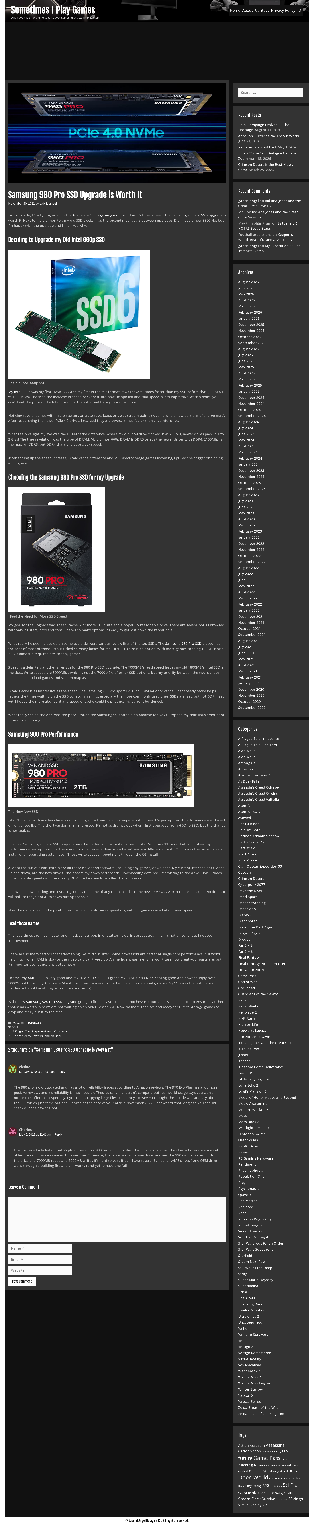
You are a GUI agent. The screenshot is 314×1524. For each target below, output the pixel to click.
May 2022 (246, 586)
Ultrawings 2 (248, 1316)
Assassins (275, 1445)
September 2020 (252, 707)
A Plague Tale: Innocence (258, 738)
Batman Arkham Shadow (258, 836)
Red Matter (247, 1200)
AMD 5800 (36, 977)
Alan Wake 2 (248, 757)
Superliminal (248, 1285)
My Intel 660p (19, 391)
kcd (289, 1465)
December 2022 (251, 543)
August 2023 (248, 494)
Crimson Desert (251, 878)
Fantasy (276, 1451)
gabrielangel (248, 200)
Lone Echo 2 (248, 1085)
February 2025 (250, 385)
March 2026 (247, 306)
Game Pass (247, 975)
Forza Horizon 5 (251, 969)
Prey (242, 1182)
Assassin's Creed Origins (258, 793)
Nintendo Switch (252, 1134)
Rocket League (250, 1225)
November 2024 (251, 403)
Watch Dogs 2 (249, 1377)
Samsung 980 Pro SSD (183, 643)
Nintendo (284, 1471)
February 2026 (250, 312)
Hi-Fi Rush (246, 1018)
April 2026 (246, 300)
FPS (285, 1451)
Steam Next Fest (251, 1261)
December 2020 (251, 689)
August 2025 (248, 349)
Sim (240, 1493)
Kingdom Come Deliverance (261, 1067)
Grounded (246, 988)
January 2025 (249, 391)
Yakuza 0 (245, 1395)
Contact (262, 10)
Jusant (243, 1054)
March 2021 (247, 671)
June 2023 (246, 507)
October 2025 (249, 336)
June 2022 (246, 580)
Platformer (274, 1478)
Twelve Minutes (251, 1310)
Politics (284, 1478)
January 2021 (249, 683)
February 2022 (250, 604)
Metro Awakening (252, 1103)
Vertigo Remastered (254, 1352)
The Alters (246, 1298)
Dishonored (248, 921)
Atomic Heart (249, 811)
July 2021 (245, 646)
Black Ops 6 (247, 854)
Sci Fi (288, 1485)
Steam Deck (249, 1499)
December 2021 (251, 616)
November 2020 (251, 695)
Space (269, 1492)
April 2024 (246, 446)
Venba (243, 1340)
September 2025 (252, 342)
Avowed (244, 817)
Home (235, 10)
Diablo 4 (245, 915)
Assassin (257, 1445)
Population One (251, 1176)
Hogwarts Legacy (252, 1030)
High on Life (248, 1024)
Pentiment (247, 1164)
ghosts (284, 1459)
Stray (242, 1273)
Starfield (245, 1255)
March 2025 (247, 379)
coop (257, 1451)
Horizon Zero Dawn (254, 1036)
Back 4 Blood (249, 823)
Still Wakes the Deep (255, 1267)
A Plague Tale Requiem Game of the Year (40, 1031)
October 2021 (249, 628)
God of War (247, 981)
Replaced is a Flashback (257, 147)
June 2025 (246, 361)
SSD (15, 1027)
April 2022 (246, 592)
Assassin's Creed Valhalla (258, 799)
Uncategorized (250, 1322)
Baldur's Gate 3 (250, 830)
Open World (253, 1477)
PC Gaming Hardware (27, 1023)
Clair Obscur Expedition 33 (260, 866)
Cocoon (244, 872)
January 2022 (249, 610)
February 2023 (250, 531)
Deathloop (247, 908)
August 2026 (248, 282)
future (245, 1458)
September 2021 (252, 634)
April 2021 (246, 665)
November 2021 (251, 622)
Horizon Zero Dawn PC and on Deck (36, 1036)
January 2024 (249, 464)
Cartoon (245, 1451)
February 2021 (250, 677)
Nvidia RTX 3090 (92, 977)
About (247, 10)
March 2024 (247, 452)
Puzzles (294, 1478)
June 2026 (246, 288)
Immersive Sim (278, 1465)
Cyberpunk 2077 (251, 884)
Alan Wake (246, 750)
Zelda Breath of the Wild (258, 1407)
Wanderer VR (249, 1371)
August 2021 (248, 640)
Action (243, 1445)
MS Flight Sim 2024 (253, 1127)
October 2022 (249, 555)
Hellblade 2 (247, 1012)
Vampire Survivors (253, 1334)
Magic (295, 1465)
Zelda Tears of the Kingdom (261, 1413)
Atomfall (245, 805)
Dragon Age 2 (249, 933)
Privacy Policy (283, 10)
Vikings (296, 1499)
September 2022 (252, 561)
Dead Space (248, 896)
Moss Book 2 (248, 1121)
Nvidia (293, 1471)
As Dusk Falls (248, 781)
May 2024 (246, 440)
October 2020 (249, 701)
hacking (245, 1465)
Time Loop (282, 1499)
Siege (297, 1486)
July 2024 (245, 427)
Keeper (244, 1061)
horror (258, 1465)
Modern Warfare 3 (253, 1109)
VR (264, 1504)
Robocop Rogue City (255, 1219)
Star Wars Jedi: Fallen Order (260, 1243)
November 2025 (251, 330)
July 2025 (245, 355)
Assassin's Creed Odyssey (259, 787)
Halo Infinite (248, 1006)
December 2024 (251, 397)
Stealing (279, 1493)
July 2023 (245, 500)
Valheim (244, 1328)
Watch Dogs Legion (254, 1383)
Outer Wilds (248, 1140)
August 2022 (248, 567)
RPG (265, 1485)
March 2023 (247, 525)
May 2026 (246, 294)
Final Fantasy (249, 957)
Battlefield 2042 (251, 842)
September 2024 (252, 415)
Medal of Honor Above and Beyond (267, 1097)
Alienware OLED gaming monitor (100, 215)
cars (287, 1446)
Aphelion (245, 769)
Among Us (246, 763)
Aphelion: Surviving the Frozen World (268, 136)
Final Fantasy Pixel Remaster (261, 963)
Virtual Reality (249, 1358)
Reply (61, 1072)
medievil (243, 1471)
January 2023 (249, 537)
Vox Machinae (249, 1365)
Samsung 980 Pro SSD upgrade (197, 215)
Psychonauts (248, 1188)
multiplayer (259, 1470)
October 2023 (249, 482)
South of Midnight (253, 1237)
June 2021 (246, 653)
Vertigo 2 (245, 1346)
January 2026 (249, 318)
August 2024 (248, 421)
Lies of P (245, 1073)
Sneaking (253, 1492)
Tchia (242, 1292)
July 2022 (245, 573)
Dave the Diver (250, 890)
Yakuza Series (249, 1401)
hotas (267, 1465)
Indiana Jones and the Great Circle (266, 1042)
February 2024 (250, 458)
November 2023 (251, 476)
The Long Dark (250, 1304)
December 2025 (251, 324)
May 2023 (246, 513)
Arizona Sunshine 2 (254, 775)
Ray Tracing (254, 1486)
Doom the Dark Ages (255, 927)
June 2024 (246, 434)
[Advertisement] (157, 49)
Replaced (245, 1207)
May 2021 (246, 659)
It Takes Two (248, 1048)
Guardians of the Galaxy (258, 994)
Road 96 (245, 1213)
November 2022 (251, 549)
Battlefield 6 (248, 848)
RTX (273, 1486)
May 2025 (246, 367)
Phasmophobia (250, 1170)
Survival (269, 1498)
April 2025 (246, 373)
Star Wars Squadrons (255, 1249)
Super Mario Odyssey (255, 1280)
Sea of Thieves (250, 1231)
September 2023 (252, 488)
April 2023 (246, 519)
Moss (242, 1115)
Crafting (266, 1451)
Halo (242, 1000)
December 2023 (251, 470)
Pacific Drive (248, 1146)
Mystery (274, 1471)
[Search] (299, 10)
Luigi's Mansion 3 (252, 1091)
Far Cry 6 (245, 951)
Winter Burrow (250, 1389)
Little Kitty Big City (253, 1079)
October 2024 (249, 409)
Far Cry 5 (245, 945)
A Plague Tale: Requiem (257, 744)
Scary (279, 1486)
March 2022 (247, 598)
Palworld (245, 1152)
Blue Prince (247, 860)
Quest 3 (244, 1194)
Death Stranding (252, 902)
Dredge (244, 939)
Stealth (288, 1493)
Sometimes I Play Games (53, 10)
